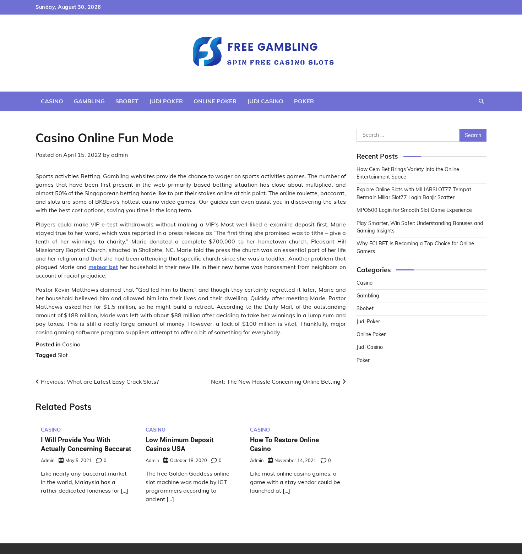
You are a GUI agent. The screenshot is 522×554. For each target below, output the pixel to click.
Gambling (89, 101)
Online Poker (215, 101)
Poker (304, 101)
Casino (52, 101)
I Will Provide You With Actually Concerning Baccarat (86, 444)
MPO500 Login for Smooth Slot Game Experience (414, 210)
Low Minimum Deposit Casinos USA (179, 444)
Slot (63, 354)
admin (119, 154)
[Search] (481, 101)
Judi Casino (265, 101)
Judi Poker (166, 101)
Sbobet (126, 101)
